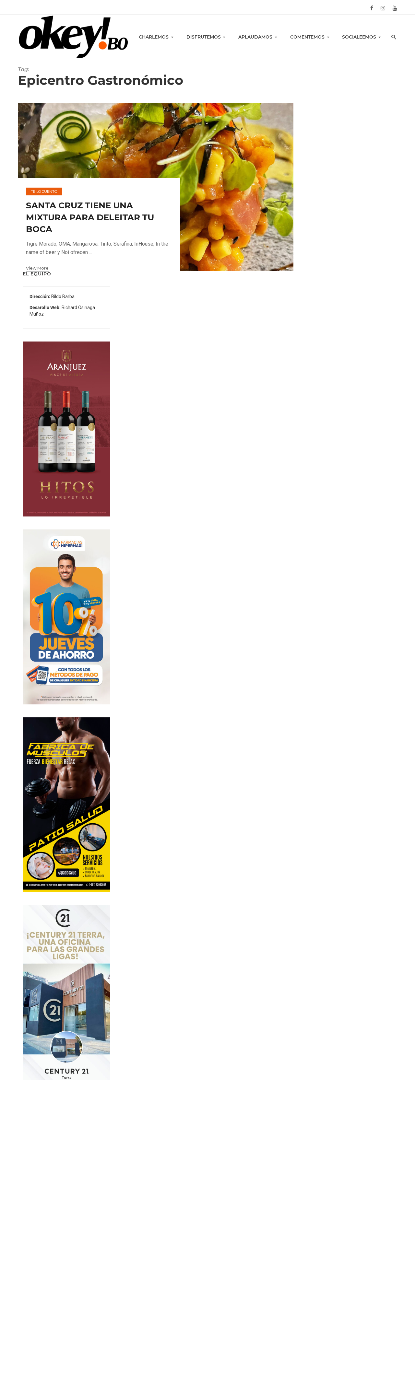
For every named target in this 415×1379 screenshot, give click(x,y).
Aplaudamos (255, 37)
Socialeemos (359, 37)
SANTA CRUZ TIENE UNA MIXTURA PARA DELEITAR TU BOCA (90, 217)
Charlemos (154, 37)
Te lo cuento (44, 191)
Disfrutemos (203, 37)
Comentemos (307, 37)
